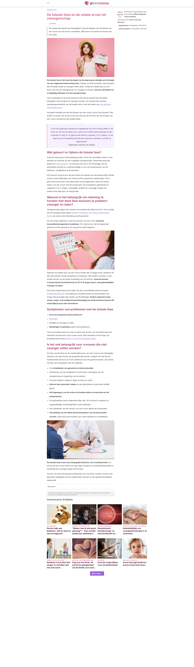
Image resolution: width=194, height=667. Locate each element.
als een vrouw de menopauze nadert (81, 339)
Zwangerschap (52, 10)
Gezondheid (51, 526)
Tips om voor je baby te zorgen (134, 526)
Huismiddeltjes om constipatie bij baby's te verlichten (135, 531)
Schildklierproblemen (55, 294)
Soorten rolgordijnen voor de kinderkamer (108, 563)
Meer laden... (97, 573)
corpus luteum (62, 164)
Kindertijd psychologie (81, 526)
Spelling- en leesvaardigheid (82, 560)
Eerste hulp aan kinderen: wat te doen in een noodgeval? (59, 531)
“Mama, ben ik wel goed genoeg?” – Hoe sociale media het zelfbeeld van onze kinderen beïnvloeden (84, 531)
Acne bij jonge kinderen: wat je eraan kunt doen (135, 563)
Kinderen (101, 560)
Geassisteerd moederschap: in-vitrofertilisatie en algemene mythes (106, 531)
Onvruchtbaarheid (104, 526)
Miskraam (53, 319)
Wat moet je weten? (130, 560)
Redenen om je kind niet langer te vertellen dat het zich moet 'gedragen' (58, 565)
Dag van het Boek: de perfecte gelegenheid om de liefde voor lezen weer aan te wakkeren (83, 565)
